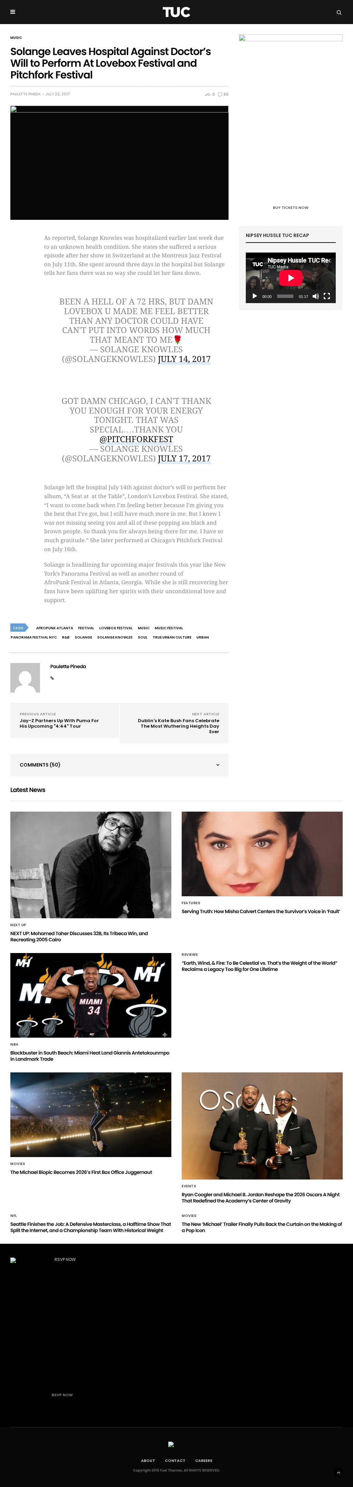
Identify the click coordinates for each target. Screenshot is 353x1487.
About (148, 1460)
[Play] (254, 296)
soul (143, 637)
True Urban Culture (172, 637)
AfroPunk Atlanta (54, 628)
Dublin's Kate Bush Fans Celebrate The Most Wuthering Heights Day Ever (178, 726)
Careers (203, 1460)
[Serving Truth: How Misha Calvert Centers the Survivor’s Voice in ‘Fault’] (262, 854)
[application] (291, 278)
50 (226, 94)
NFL (13, 1216)
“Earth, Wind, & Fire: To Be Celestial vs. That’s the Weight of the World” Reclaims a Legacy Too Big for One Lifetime (259, 966)
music (144, 628)
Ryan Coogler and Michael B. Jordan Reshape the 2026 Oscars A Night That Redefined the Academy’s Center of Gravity (261, 1197)
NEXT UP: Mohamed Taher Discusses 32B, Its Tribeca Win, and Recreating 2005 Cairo (79, 936)
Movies (17, 1164)
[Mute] (315, 296)
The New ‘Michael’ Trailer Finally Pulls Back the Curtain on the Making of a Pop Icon (262, 1227)
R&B (66, 637)
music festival (169, 628)
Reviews (190, 954)
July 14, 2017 (184, 359)
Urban (202, 637)
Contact (175, 1460)
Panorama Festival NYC (34, 637)
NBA (14, 1044)
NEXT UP (18, 925)
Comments (40, 764)
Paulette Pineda (25, 94)
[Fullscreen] (326, 296)
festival (86, 628)
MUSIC (16, 38)
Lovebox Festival (116, 628)
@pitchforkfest (136, 439)
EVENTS (189, 1186)
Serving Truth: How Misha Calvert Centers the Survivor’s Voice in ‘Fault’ (261, 911)
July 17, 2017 (184, 458)
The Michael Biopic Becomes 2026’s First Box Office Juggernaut (81, 1172)
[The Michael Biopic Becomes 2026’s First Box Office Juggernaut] (90, 1114)
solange (83, 637)
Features (191, 903)
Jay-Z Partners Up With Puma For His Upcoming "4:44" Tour (59, 723)
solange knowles (115, 637)
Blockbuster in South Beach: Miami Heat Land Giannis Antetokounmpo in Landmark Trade (89, 1055)
